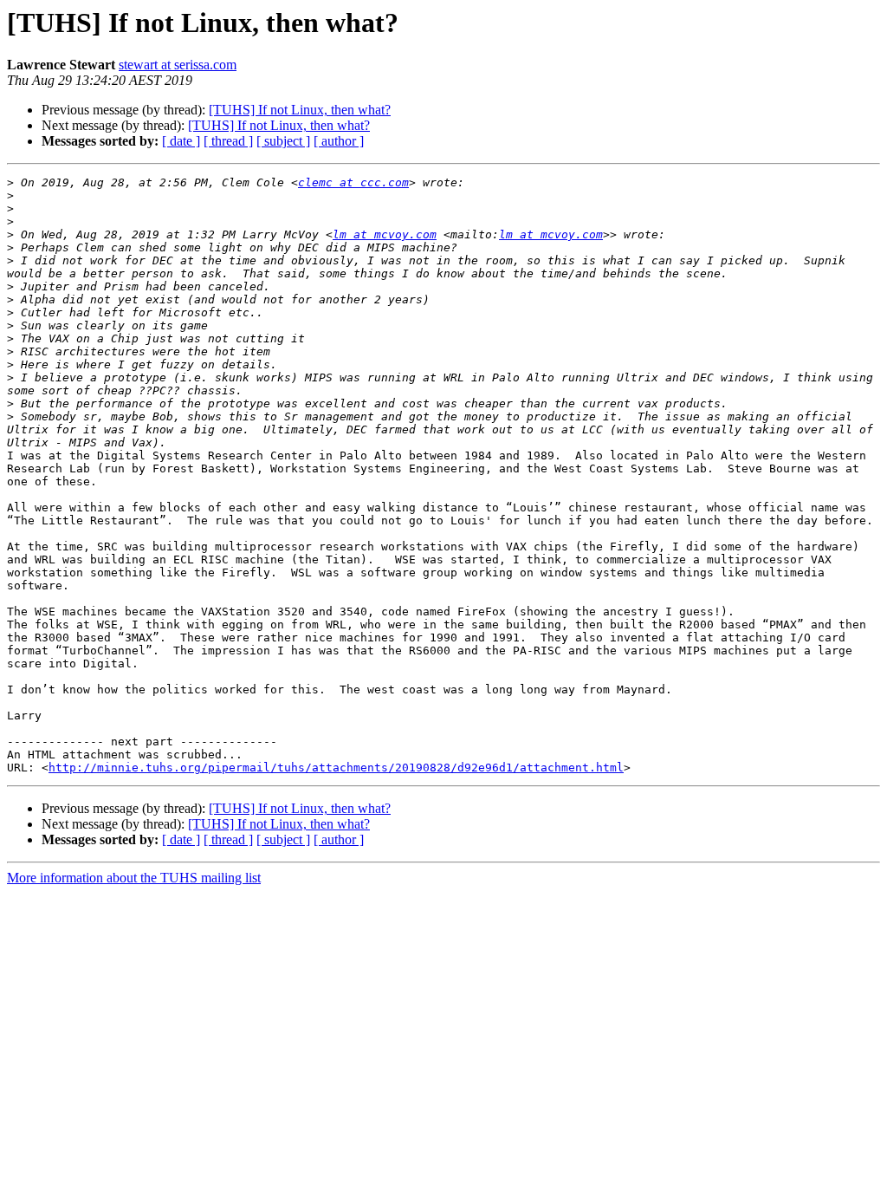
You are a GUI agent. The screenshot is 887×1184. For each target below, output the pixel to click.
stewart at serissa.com (177, 64)
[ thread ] (228, 140)
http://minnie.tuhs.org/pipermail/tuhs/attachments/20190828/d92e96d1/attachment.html (336, 767)
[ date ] (181, 140)
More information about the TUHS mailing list (134, 877)
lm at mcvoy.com (385, 234)
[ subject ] (283, 140)
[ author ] (339, 140)
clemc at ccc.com (353, 182)
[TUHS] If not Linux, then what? (300, 109)
